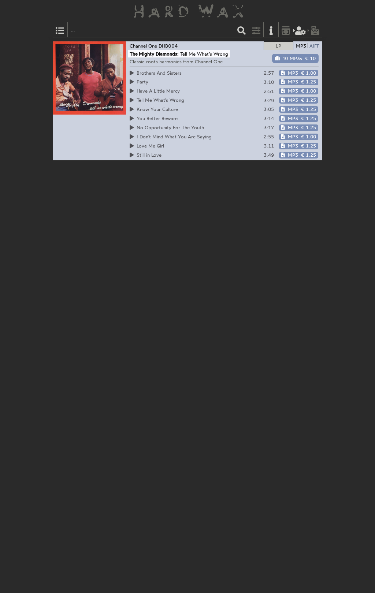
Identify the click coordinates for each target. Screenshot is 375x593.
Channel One (143, 46)
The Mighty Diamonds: (154, 54)
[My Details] (300, 29)
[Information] (271, 29)
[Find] (241, 29)
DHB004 (168, 46)
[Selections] (60, 29)
